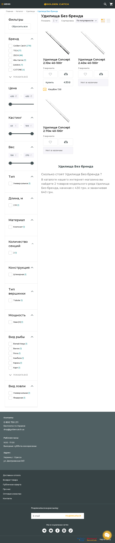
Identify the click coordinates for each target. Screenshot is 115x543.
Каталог (19, 11)
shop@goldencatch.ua (14, 429)
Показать (45, 21)
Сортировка (67, 21)
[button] (18, 77)
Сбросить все (20, 26)
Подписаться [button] (73, 516)
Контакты (7, 498)
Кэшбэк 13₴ (55, 89)
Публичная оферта (12, 484)
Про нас (6, 489)
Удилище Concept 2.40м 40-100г (91, 61)
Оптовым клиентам (12, 494)
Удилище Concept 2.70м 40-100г (56, 129)
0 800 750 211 (11, 422)
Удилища (30, 11)
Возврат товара (10, 480)
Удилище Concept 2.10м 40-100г (56, 61)
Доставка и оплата (12, 475)
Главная (9, 11)
